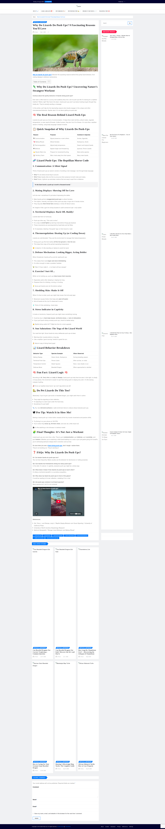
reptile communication (39, 538)
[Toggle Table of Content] (48, 81)
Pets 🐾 (35, 11)
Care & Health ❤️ (47, 11)
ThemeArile (68, 826)
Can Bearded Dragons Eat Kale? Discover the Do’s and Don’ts (65, 652)
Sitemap (131, 826)
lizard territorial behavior (82, 535)
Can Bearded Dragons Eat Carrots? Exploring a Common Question (41, 652)
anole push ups (38, 535)
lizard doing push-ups (55, 445)
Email (35, 806)
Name (35, 799)
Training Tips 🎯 (104, 11)
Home (34, 17)
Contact (107, 826)
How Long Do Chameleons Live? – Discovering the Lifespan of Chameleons (87, 652)
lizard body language (58, 535)
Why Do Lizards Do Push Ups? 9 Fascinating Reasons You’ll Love (51, 17)
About (102, 826)
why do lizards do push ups (52, 538)
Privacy (119, 826)
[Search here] (132, 11)
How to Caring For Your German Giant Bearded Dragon (41, 766)
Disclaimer (113, 826)
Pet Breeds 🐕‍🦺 (60, 11)
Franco (36, 32)
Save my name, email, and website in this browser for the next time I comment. (58, 813)
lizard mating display (70, 535)
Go (130, 23)
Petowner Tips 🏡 (74, 11)
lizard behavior (47, 535)
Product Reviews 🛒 (89, 11)
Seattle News (60, 826)
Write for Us (125, 826)
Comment (36, 787)
